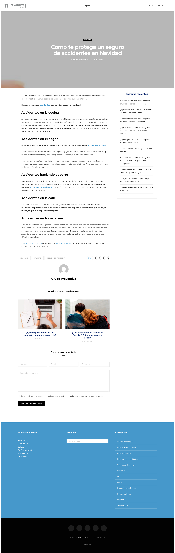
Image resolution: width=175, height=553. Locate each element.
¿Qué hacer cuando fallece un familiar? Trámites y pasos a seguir (87, 335)
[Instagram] (87, 528)
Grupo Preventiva (80, 60)
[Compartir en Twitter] (10, 110)
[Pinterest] (10, 116)
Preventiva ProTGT (64, 243)
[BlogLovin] (104, 528)
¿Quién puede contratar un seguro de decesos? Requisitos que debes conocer (136, 131)
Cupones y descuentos (126, 465)
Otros (119, 482)
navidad (37, 258)
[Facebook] (71, 528)
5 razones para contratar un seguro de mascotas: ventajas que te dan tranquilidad (136, 161)
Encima (88, 544)
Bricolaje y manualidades (127, 459)
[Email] (10, 122)
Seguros (87, 6)
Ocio (119, 476)
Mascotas (121, 471)
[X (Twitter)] (79, 528)
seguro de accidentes (57, 258)
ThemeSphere (82, 538)
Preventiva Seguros (33, 243)
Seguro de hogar (124, 494)
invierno (24, 258)
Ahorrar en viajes (124, 453)
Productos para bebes (126, 488)
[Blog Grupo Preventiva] (15, 6)
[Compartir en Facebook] (10, 104)
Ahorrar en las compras (126, 447)
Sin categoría (122, 505)
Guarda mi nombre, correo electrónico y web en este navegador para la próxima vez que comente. (62, 396)
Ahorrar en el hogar (125, 442)
